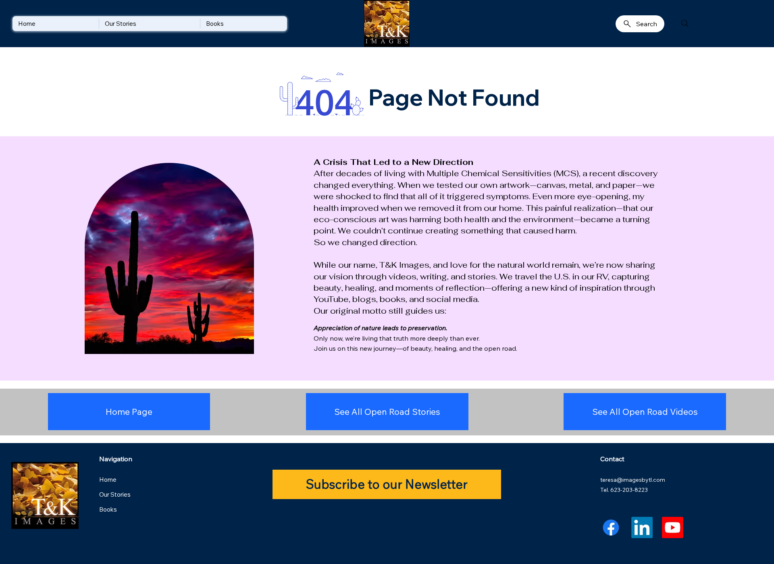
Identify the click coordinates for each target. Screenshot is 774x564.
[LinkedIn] (642, 527)
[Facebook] (611, 527)
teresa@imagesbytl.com (632, 479)
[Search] (684, 23)
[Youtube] (672, 527)
